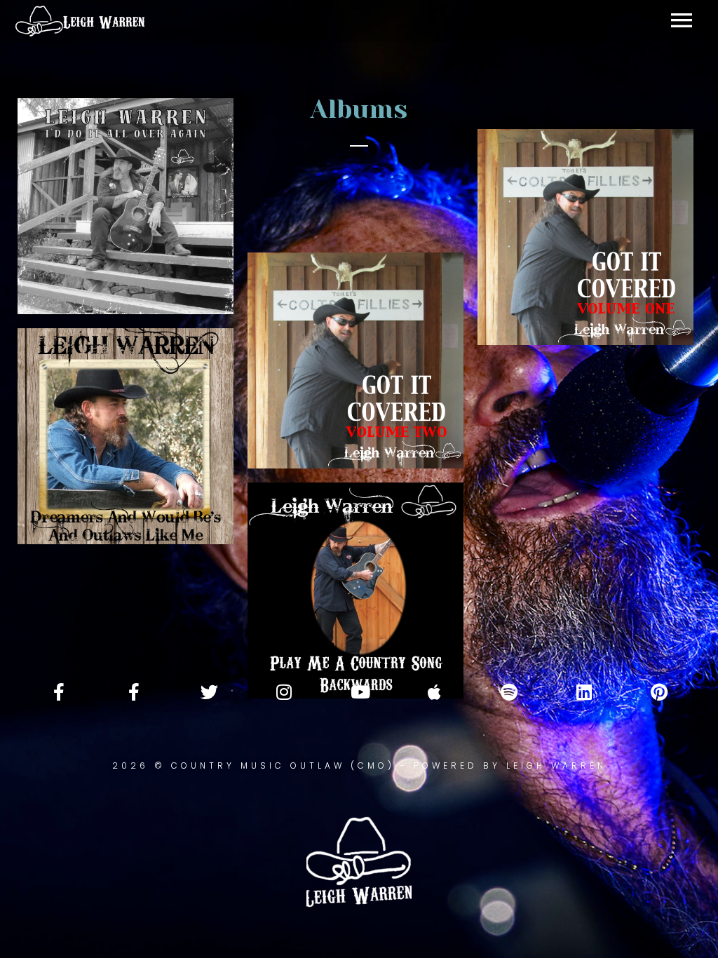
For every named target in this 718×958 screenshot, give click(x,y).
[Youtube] (359, 691)
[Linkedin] (584, 691)
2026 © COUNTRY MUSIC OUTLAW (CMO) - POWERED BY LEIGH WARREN (359, 765)
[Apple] (434, 691)
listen (178, 497)
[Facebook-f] (59, 691)
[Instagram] (284, 691)
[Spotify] (509, 691)
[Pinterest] (659, 691)
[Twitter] (209, 691)
